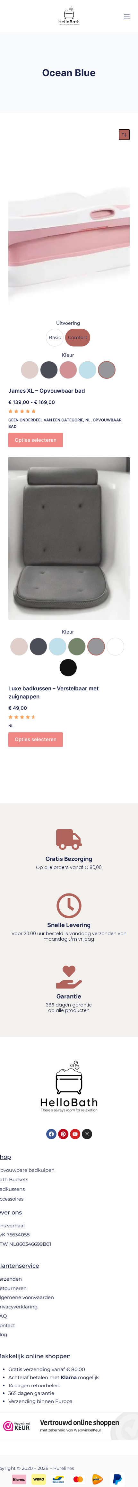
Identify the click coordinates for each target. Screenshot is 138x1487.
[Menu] (127, 16)
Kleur (68, 355)
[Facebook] (51, 1134)
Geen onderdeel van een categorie (45, 420)
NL (88, 420)
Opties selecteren (35, 440)
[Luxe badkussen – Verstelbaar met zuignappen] (69, 538)
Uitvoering (68, 323)
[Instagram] (87, 1134)
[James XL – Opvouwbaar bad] (69, 229)
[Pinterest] (63, 1134)
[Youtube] (75, 1134)
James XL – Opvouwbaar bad (46, 390)
